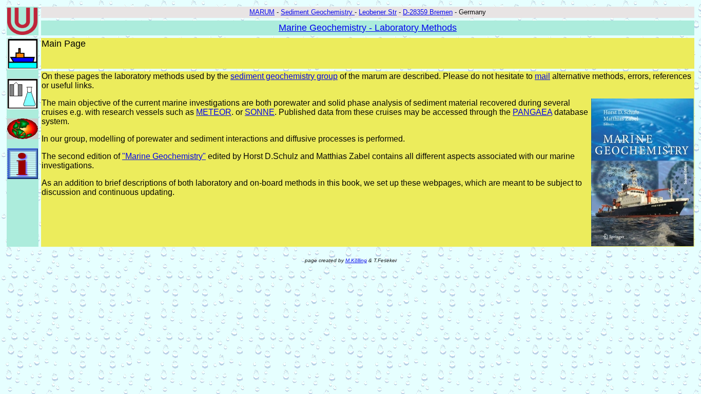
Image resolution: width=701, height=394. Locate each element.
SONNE (260, 112)
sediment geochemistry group (284, 76)
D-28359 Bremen (428, 12)
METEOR (213, 112)
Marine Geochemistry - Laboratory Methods (368, 28)
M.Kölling (356, 260)
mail (542, 76)
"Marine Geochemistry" (164, 156)
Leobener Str (378, 12)
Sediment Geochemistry (318, 12)
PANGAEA (532, 112)
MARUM (262, 12)
